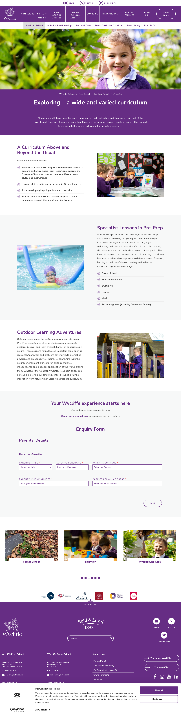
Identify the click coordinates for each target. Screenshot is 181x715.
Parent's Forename (69, 462)
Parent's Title (29, 462)
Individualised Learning (59, 25)
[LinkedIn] (176, 675)
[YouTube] (169, 675)
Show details (41, 710)
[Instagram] (162, 675)
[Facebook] (155, 675)
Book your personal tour (74, 416)
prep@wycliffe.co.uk (13, 675)
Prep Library (133, 25)
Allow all (159, 690)
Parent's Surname (105, 462)
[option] (90, 59)
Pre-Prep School (34, 25)
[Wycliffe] (9, 13)
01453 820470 (9, 671)
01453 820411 (55, 671)
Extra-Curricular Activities (109, 25)
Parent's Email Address (109, 479)
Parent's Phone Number (36, 479)
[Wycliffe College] (12, 627)
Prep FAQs (150, 25)
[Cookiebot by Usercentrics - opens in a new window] (17, 710)
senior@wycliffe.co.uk (59, 675)
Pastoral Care (83, 25)
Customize (157, 699)
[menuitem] (28, 14)
